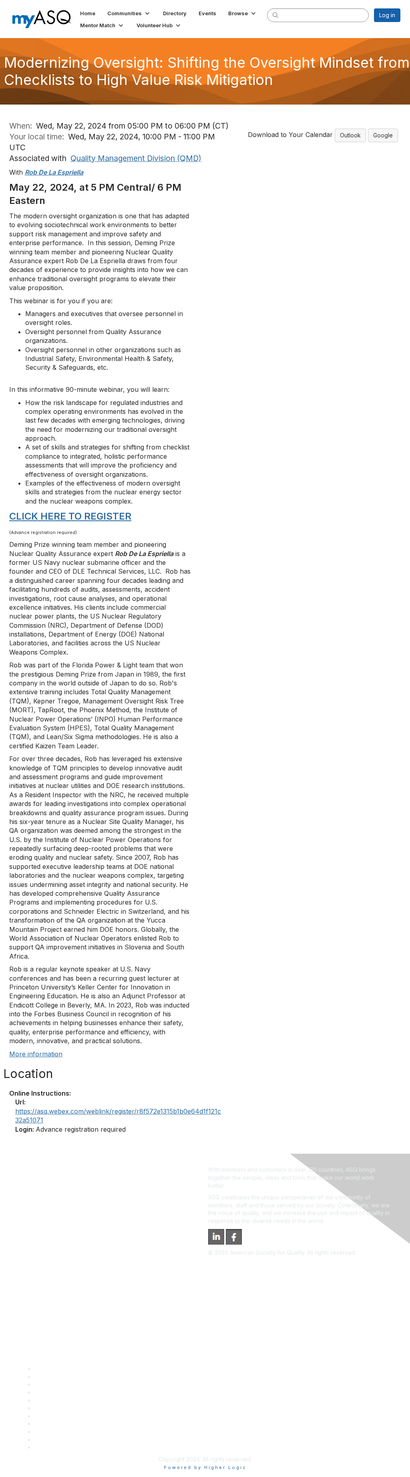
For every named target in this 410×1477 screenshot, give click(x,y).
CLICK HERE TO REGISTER (70, 516)
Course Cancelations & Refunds (76, 1423)
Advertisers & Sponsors (65, 1431)
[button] (129, 13)
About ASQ (48, 1368)
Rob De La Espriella (54, 172)
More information (35, 1054)
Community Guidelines (63, 1400)
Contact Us (48, 1416)
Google (383, 135)
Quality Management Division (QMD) (135, 158)
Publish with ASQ (56, 1392)
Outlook (350, 135)
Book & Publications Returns (71, 1407)
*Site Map (47, 1439)
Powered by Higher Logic (205, 1467)
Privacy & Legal (54, 1376)
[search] (275, 14)
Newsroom (48, 1447)
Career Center (53, 1384)
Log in (387, 15)
